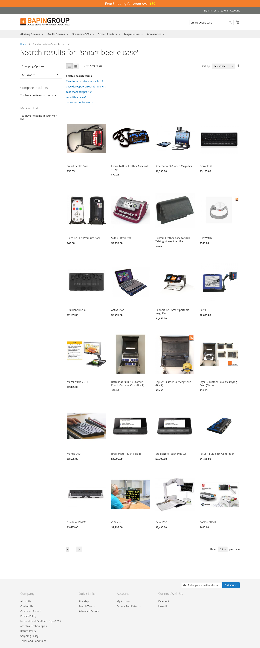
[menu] (130, 34)
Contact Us (26, 606)
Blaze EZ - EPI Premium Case (83, 238)
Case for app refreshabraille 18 (84, 81)
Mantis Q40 (73, 453)
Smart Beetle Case (77, 166)
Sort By (205, 66)
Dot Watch (206, 238)
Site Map (84, 601)
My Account (124, 601)
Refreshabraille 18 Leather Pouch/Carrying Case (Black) (127, 383)
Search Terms (87, 606)
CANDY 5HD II (208, 522)
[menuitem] (31, 34)
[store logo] (45, 21)
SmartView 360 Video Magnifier (173, 166)
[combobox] (211, 22)
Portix (203, 310)
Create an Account (229, 10)
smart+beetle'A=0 (76, 97)
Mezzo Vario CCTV (77, 381)
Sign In (208, 10)
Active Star (117, 310)
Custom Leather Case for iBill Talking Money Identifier (172, 239)
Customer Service (30, 611)
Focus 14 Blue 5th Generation (217, 453)
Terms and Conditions (33, 641)
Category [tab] (28, 74)
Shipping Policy (29, 636)
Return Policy (28, 631)
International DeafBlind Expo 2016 (40, 621)
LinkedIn (163, 606)
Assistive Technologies (33, 626)
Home (23, 44)
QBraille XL (206, 166)
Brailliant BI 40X (76, 522)
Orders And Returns (129, 606)
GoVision (116, 522)
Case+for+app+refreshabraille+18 (86, 86)
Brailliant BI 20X (76, 310)
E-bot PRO (161, 522)
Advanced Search (89, 611)
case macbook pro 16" (79, 91)
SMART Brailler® (121, 238)
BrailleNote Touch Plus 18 (126, 453)
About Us (25, 601)
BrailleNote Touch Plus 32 (170, 453)
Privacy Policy (28, 616)
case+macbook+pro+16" (80, 102)
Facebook (163, 601)
